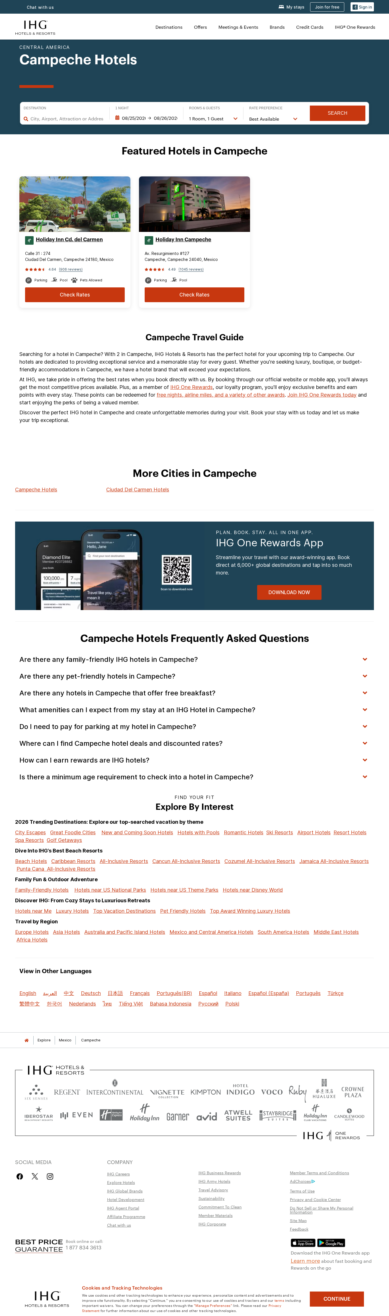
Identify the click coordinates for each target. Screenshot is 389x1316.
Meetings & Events (238, 27)
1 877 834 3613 (83, 1247)
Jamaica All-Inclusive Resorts (334, 861)
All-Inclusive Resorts (124, 861)
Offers (200, 27)
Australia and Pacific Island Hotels (124, 932)
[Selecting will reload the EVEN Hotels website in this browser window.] (76, 1115)
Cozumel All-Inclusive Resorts (259, 861)
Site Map (298, 1220)
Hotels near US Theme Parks (184, 890)
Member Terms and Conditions (319, 1172)
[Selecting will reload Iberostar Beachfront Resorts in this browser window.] (39, 1115)
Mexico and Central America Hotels (211, 932)
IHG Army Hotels (214, 1181)
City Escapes (30, 832)
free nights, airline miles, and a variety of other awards (221, 395)
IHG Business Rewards (219, 1172)
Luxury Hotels (72, 911)
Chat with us (40, 7)
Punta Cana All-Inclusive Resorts (56, 869)
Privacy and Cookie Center (315, 1199)
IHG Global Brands (125, 1191)
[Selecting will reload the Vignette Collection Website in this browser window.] (167, 1091)
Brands (277, 27)
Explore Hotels (121, 1182)
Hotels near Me (33, 911)
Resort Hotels (350, 832)
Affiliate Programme (126, 1216)
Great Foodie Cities (73, 832)
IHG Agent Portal (123, 1208)
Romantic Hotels (243, 832)
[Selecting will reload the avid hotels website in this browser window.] (206, 1115)
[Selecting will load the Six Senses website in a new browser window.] (36, 1091)
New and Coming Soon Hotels (137, 832)
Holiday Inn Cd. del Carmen (69, 239)
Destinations (169, 27)
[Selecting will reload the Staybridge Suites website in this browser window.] (277, 1115)
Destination (35, 108)
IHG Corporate (212, 1224)
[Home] (26, 1040)
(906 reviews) (71, 269)
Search (337, 113)
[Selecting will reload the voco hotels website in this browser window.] (271, 1091)
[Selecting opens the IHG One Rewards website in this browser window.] (332, 1135)
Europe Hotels (32, 932)
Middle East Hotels (336, 932)
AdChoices (300, 1181)
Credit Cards (310, 27)
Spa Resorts (29, 840)
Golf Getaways (64, 840)
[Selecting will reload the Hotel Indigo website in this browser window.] (241, 1091)
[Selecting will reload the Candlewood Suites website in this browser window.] (349, 1115)
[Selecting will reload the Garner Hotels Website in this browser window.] (178, 1115)
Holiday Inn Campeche (183, 239)
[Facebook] (21, 1176)
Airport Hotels (314, 832)
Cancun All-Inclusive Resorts (186, 861)
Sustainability (211, 1198)
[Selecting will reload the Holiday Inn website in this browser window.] (144, 1115)
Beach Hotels (31, 861)
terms (279, 1300)
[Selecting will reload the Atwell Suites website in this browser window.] (238, 1115)
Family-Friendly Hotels (42, 890)
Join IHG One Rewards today (322, 395)
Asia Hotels (66, 932)
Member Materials (215, 1215)
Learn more (305, 1260)
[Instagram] (50, 1176)
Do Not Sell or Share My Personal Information (321, 1210)
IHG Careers (118, 1174)
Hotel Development (125, 1199)
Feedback (299, 1229)
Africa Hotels (32, 940)
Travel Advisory (213, 1190)
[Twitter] (34, 1176)
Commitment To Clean (220, 1207)
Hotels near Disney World (253, 890)
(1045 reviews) (191, 269)
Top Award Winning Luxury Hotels (250, 911)
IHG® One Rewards (355, 27)
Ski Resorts (279, 832)
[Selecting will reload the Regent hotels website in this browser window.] (67, 1091)
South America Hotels (283, 932)
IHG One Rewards (191, 387)
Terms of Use (302, 1191)
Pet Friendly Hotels (183, 911)
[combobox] (67, 118)
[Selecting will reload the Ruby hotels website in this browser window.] (298, 1091)
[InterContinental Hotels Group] (35, 27)
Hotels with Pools (198, 832)
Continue (337, 1298)
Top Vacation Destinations (124, 911)
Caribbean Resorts (73, 861)
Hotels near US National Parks (110, 890)
